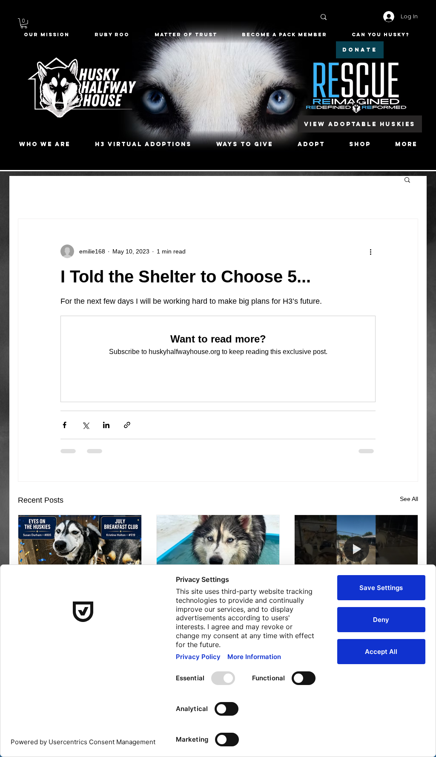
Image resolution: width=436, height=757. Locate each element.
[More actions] (370, 251)
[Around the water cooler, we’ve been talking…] (218, 549)
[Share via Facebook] (64, 425)
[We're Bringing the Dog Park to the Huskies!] (356, 549)
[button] (24, 23)
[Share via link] (127, 425)
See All (409, 498)
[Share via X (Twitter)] (85, 425)
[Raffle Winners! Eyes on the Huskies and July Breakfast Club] (79, 549)
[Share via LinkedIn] (106, 425)
